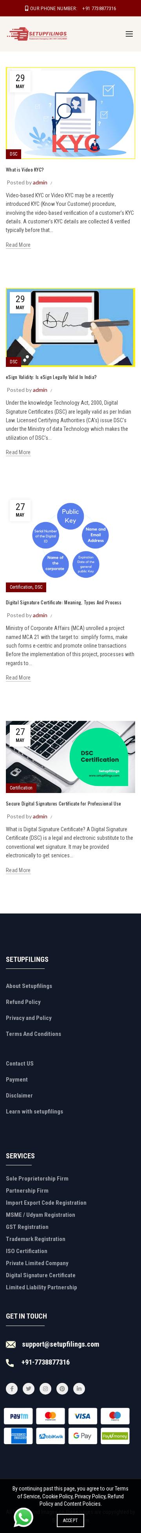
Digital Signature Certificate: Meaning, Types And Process (63, 602)
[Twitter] (28, 1389)
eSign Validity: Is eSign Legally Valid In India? (51, 377)
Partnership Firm (27, 1190)
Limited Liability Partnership (41, 1287)
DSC (13, 154)
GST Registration (27, 1226)
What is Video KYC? (25, 169)
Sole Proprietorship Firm (37, 1178)
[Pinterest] (62, 1389)
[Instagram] (45, 1389)
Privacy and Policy (29, 1017)
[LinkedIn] (79, 1389)
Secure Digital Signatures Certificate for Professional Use (63, 803)
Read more (18, 245)
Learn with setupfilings (34, 1111)
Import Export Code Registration (46, 1202)
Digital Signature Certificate (41, 1275)
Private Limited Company (37, 1263)
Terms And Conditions (33, 1033)
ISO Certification (26, 1251)
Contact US (20, 1063)
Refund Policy (23, 1001)
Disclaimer (19, 1095)
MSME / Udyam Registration (40, 1214)
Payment (17, 1079)
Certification (21, 587)
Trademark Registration (35, 1239)
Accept (70, 1520)
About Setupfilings (29, 986)
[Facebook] (12, 1389)
